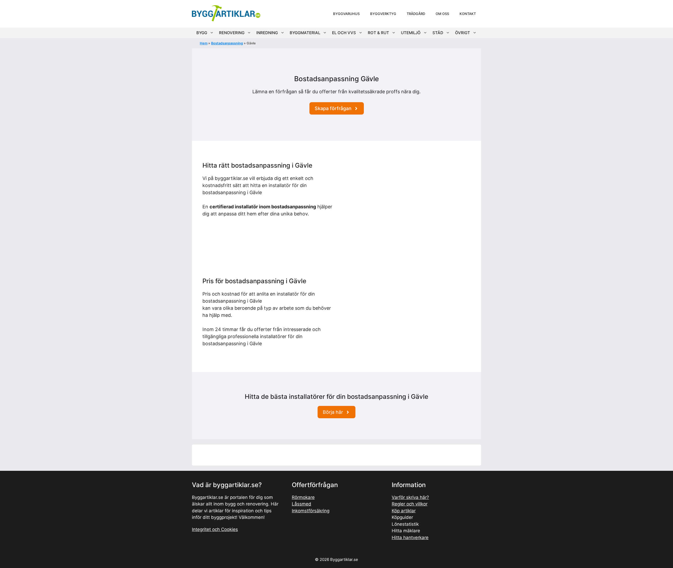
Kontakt (468, 14)
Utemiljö (411, 32)
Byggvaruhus (346, 14)
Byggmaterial (305, 32)
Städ (437, 32)
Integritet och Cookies (215, 529)
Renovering (231, 32)
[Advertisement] (405, 198)
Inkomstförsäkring (310, 510)
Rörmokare (303, 497)
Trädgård (416, 14)
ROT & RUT (378, 32)
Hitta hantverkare (410, 537)
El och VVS (344, 32)
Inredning (267, 32)
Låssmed (301, 504)
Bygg (201, 32)
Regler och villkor (409, 504)
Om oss (442, 14)
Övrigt (462, 32)
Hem (203, 43)
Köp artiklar (404, 510)
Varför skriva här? (410, 497)
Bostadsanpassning (227, 43)
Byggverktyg (383, 14)
